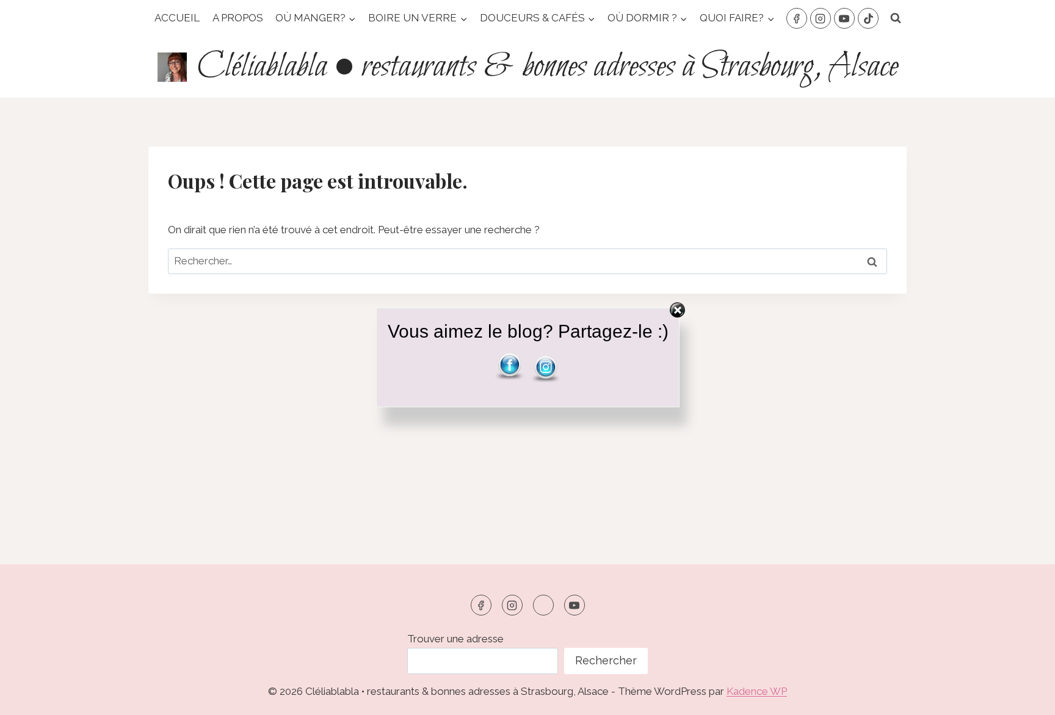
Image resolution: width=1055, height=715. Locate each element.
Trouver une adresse (455, 639)
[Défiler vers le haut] (1024, 696)
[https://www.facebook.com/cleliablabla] (481, 605)
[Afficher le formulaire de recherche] (896, 18)
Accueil (177, 18)
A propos (237, 18)
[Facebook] (796, 18)
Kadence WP (757, 691)
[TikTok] (868, 18)
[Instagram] (820, 18)
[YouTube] (844, 18)
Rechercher (606, 660)
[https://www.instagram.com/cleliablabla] (512, 605)
